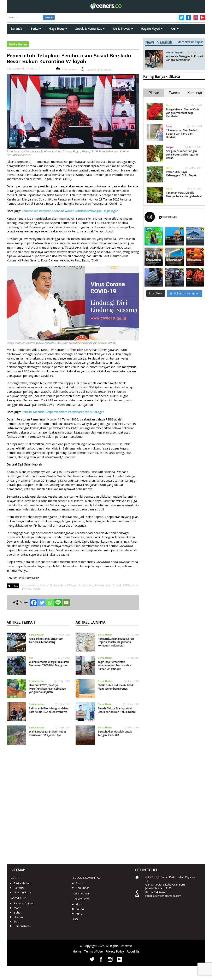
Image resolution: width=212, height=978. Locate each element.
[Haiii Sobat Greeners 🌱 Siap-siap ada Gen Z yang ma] (154, 236)
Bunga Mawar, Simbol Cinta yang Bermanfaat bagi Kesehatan (182, 112)
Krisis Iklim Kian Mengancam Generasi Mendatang (46, 640)
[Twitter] (42, 602)
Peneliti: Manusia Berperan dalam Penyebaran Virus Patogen (63, 412)
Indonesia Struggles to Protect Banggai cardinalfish (184, 58)
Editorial (19, 888)
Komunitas (82, 888)
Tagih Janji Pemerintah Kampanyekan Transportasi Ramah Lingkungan (114, 665)
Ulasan (18, 917)
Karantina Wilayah (65, 585)
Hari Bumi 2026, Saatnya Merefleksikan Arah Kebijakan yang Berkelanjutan (47, 688)
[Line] (58, 602)
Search (49, 17)
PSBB (126, 585)
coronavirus (30, 585)
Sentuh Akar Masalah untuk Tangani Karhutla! (115, 733)
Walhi (37, 589)
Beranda (16, 28)
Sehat (169, 126)
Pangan (170, 146)
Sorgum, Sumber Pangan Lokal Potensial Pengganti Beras (182, 154)
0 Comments (69, 69)
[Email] (66, 602)
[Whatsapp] (50, 602)
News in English (174, 52)
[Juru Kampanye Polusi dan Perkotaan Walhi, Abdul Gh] (174, 236)
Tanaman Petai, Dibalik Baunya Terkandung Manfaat (184, 194)
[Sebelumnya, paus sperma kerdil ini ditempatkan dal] (195, 236)
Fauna (80, 909)
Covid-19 (46, 585)
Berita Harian (18, 44)
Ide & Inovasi (122, 28)
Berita (34, 28)
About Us (133, 951)
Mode (17, 908)
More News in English (190, 42)
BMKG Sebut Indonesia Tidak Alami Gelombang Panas (116, 686)
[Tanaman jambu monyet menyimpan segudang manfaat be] (195, 257)
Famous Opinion (24, 903)
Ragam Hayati (151, 28)
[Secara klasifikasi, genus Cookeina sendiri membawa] (195, 277)
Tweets (174, 93)
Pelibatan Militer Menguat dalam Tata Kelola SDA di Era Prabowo (49, 710)
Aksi (174, 28)
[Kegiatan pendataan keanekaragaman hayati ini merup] (154, 277)
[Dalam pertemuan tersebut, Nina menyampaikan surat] (154, 257)
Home (77, 951)
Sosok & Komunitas (89, 28)
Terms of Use (93, 951)
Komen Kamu (22, 926)
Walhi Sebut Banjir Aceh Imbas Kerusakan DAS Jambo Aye (47, 733)
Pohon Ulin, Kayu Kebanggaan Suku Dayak (181, 173)
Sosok (80, 883)
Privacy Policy (115, 951)
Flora (169, 105)
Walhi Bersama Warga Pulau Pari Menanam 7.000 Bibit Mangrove (49, 663)
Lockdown (86, 585)
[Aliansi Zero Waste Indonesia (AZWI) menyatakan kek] (174, 257)
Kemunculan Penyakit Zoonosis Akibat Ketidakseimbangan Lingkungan (70, 211)
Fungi (79, 913)
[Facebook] (33, 602)
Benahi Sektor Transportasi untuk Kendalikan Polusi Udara (117, 710)
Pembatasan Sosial (108, 585)
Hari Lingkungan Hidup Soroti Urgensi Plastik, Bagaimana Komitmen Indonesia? (116, 642)
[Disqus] (73, 803)
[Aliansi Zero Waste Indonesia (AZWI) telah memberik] (174, 277)
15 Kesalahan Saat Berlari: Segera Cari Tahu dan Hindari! (182, 133)
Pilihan (154, 93)
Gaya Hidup (57, 28)
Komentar (194, 93)
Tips (16, 921)
